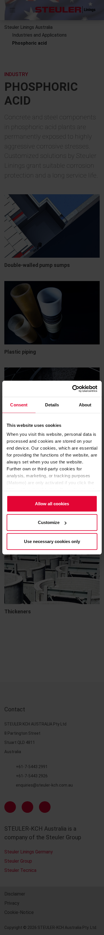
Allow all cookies (52, 503)
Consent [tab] (18, 404)
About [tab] (85, 404)
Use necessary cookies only (52, 541)
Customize (49, 522)
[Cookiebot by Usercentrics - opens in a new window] (73, 389)
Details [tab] (52, 404)
